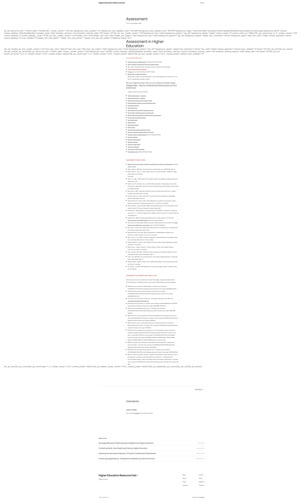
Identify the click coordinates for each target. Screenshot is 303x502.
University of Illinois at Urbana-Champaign (137, 134)
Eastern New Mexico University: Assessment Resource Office (142, 103)
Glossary (131, 71)
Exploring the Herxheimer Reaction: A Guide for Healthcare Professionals (127, 453)
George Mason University (133, 105)
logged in (137, 413)
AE (128, 67)
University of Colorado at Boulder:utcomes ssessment (141, 132)
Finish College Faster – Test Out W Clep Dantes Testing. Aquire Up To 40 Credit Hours (151, 85)
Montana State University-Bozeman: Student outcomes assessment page (144, 115)
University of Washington (133, 147)
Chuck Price (134, 23)
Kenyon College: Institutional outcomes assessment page (141, 113)
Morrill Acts (198, 389)
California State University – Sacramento (137, 95)
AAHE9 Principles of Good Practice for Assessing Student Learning (143, 64)
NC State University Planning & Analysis (137, 117)
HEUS (140, 23)
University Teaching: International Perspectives (138, 220)
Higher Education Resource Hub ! (112, 3)
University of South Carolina (134, 144)
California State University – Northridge (136, 98)
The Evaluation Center (133, 151)
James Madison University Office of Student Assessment (141, 110)
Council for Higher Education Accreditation (137, 69)
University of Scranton (133, 142)
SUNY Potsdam (131, 127)
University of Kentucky (133, 137)
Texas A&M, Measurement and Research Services (139, 130)
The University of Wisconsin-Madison (136, 149)
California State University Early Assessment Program (140, 100)
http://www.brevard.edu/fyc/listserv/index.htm (138, 301)
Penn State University (133, 120)
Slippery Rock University (133, 125)
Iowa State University (132, 108)
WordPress (201, 497)
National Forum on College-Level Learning (137, 74)
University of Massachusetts (134, 139)
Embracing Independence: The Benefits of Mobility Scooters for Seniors (127, 459)
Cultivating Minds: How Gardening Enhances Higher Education (123, 448)
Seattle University (132, 122)
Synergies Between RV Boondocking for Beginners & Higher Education (126, 443)
